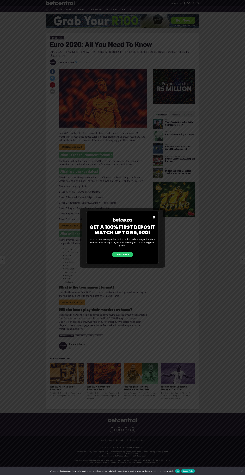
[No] (242, 471)
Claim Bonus (122, 254)
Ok (177, 471)
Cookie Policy (188, 471)
